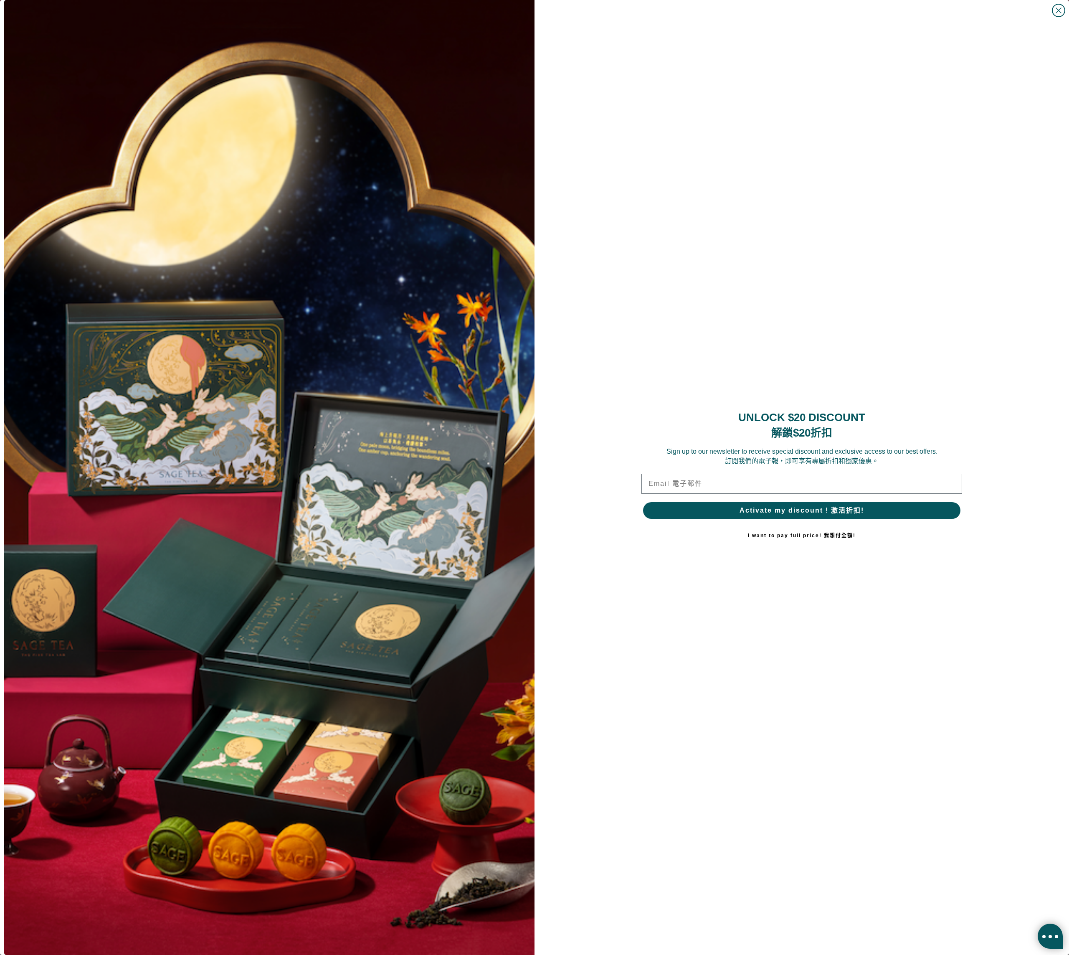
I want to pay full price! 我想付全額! (802, 535)
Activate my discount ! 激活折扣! (802, 510)
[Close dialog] (1058, 10)
